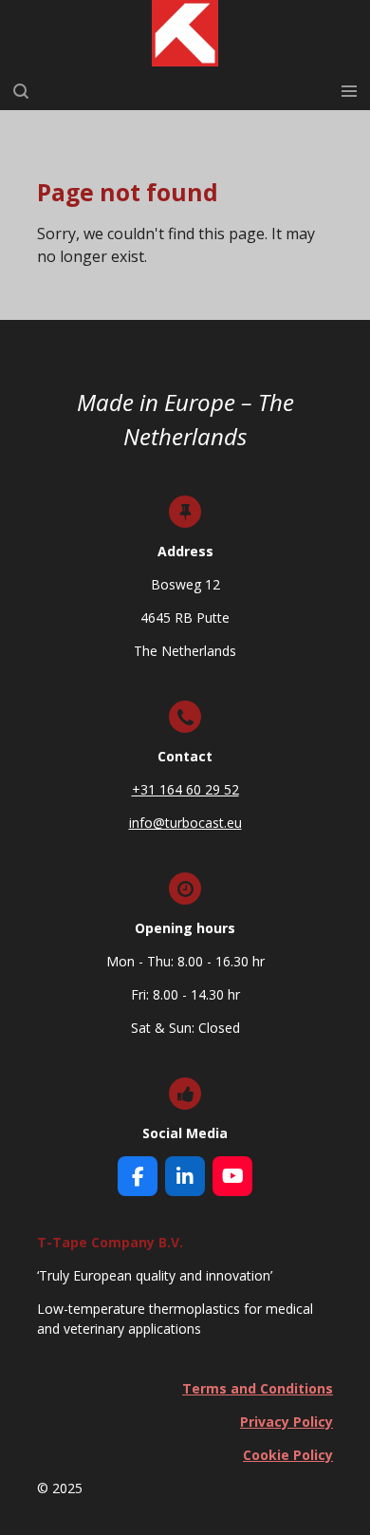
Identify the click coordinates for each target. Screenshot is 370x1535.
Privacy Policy (286, 1422)
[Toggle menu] (349, 91)
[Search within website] (21, 91)
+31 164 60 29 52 (185, 789)
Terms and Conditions (257, 1388)
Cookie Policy (288, 1455)
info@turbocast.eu (185, 823)
